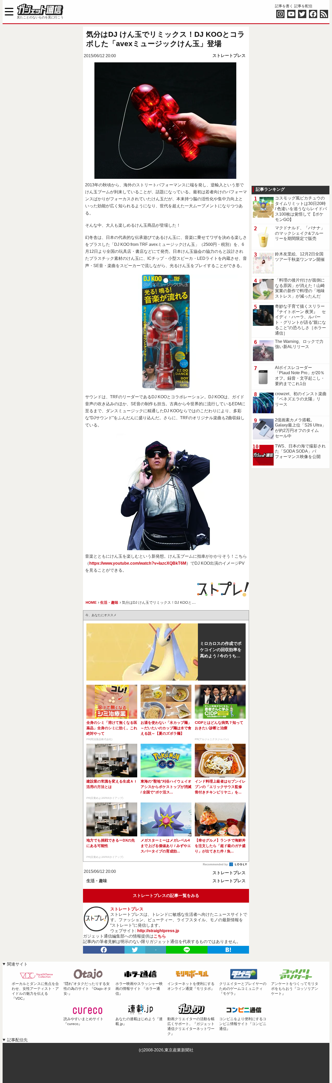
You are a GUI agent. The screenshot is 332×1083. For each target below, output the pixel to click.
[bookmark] (228, 950)
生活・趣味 (96, 881)
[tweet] (135, 950)
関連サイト (17, 964)
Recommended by (216, 864)
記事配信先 (17, 1040)
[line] (187, 950)
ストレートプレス (229, 55)
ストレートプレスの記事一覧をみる (166, 895)
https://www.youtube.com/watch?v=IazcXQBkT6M (137, 563)
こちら (160, 936)
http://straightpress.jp (158, 931)
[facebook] (104, 950)
